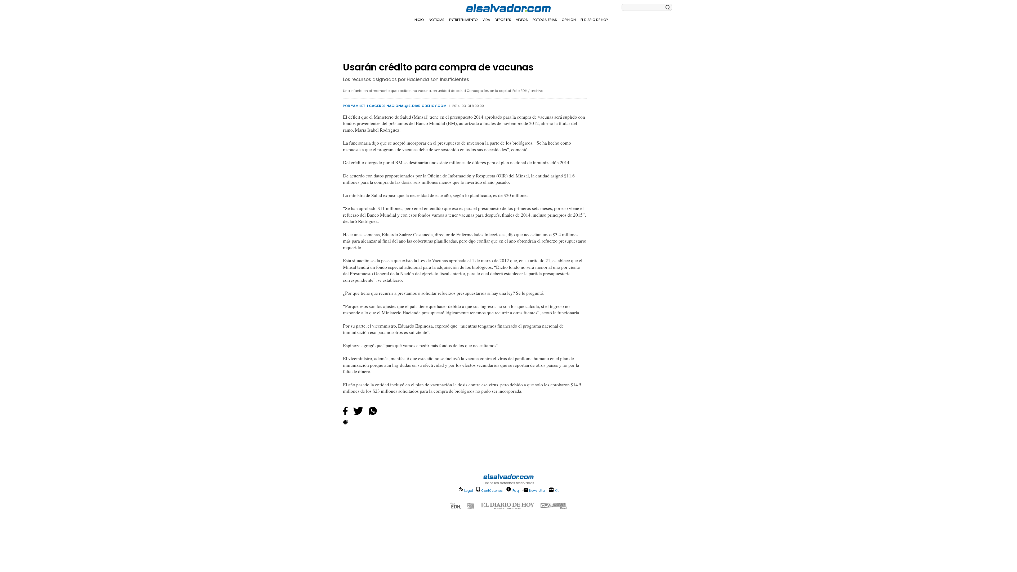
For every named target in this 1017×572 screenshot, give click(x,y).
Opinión (569, 19)
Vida (486, 19)
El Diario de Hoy (594, 19)
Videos (522, 19)
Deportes (503, 19)
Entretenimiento (463, 19)
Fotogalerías (545, 19)
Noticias (436, 19)
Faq (515, 490)
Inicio (419, 19)
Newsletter (537, 490)
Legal (468, 490)
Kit (557, 490)
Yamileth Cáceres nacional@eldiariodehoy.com (399, 105)
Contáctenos (492, 490)
